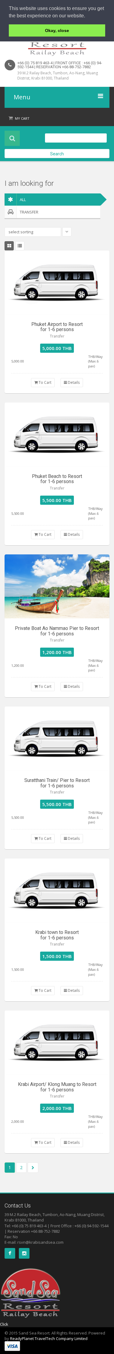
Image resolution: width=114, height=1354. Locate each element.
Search (57, 153)
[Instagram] (24, 1253)
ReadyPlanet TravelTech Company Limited (49, 1338)
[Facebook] (10, 1253)
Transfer (29, 212)
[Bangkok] (57, 282)
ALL (23, 199)
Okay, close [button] (57, 30)
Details (73, 382)
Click (4, 1324)
